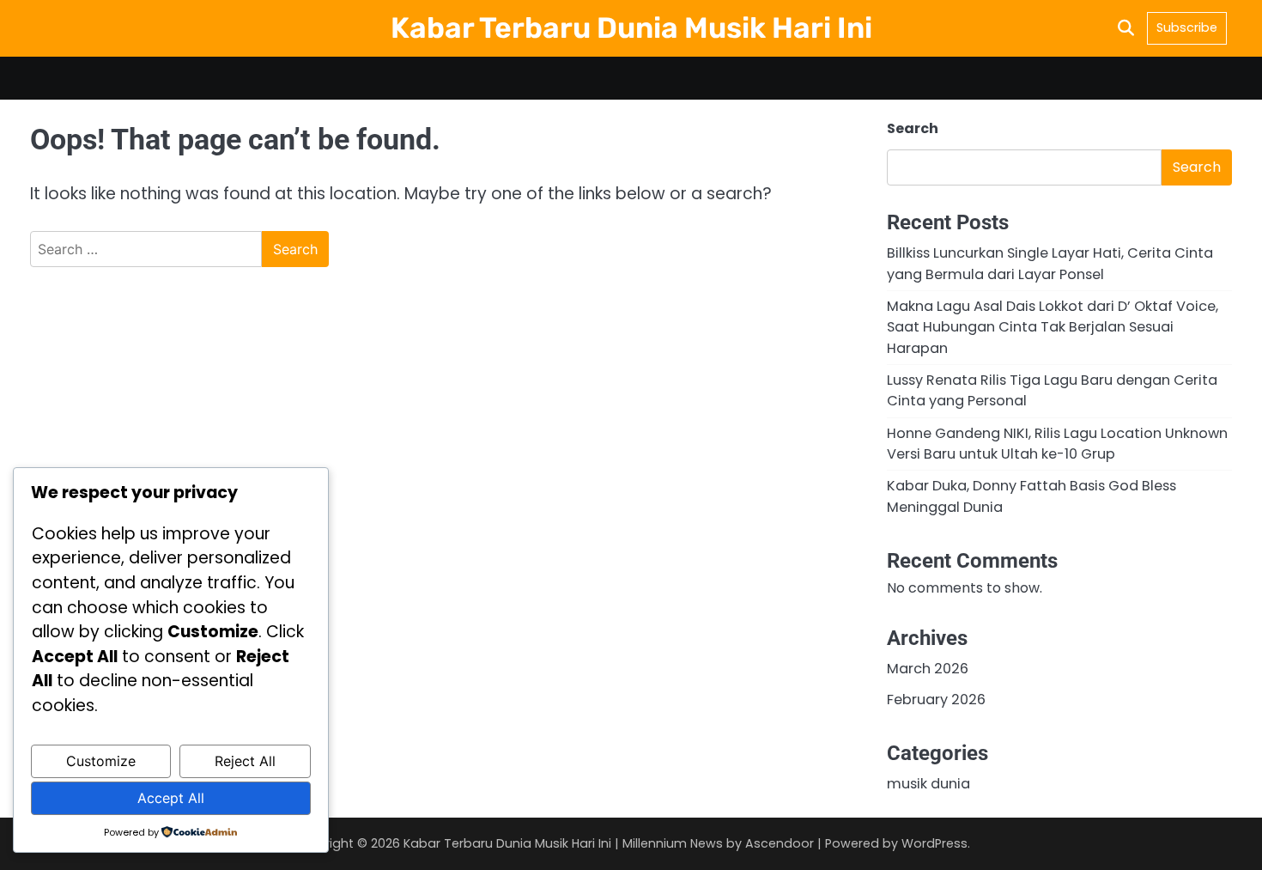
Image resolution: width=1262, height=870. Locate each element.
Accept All (170, 797)
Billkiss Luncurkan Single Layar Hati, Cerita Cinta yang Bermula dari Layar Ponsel (1050, 263)
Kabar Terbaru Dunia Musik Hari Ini (631, 27)
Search (912, 128)
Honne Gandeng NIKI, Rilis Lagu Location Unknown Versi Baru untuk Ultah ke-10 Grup (1057, 443)
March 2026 (927, 668)
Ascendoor (779, 843)
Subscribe (1186, 27)
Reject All (245, 761)
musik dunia (928, 784)
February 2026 (936, 699)
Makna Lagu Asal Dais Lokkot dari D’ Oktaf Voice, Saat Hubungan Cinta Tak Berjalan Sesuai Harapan (1052, 327)
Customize (101, 761)
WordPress (934, 843)
